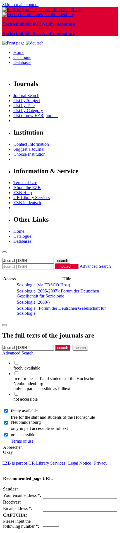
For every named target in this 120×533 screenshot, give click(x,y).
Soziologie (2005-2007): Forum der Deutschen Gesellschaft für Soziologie (58, 293)
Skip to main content (20, 4)
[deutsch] (35, 43)
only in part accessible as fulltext (39, 428)
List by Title (24, 105)
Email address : (17, 508)
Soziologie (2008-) (33, 302)
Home (18, 52)
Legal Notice (79, 463)
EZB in (27, 202)
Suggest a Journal (28, 149)
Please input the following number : (21, 524)
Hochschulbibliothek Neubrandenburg (38, 24)
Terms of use (22, 441)
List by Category (28, 110)
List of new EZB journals (35, 115)
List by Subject (26, 100)
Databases (22, 62)
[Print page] (14, 43)
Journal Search (26, 95)
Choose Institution (29, 154)
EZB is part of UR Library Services (33, 463)
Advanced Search (95, 266)
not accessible (23, 434)
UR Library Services (31, 197)
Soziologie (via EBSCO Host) (43, 284)
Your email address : (22, 495)
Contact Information (31, 144)
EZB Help (22, 192)
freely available (24, 410)
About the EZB (27, 187)
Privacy (100, 463)
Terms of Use (25, 182)
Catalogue (22, 57)
